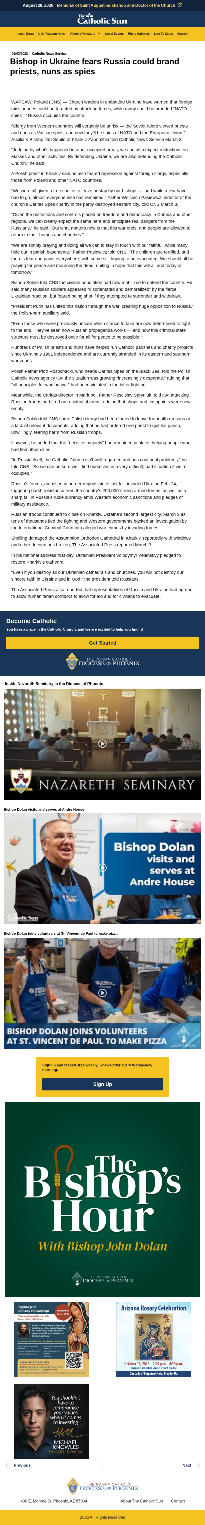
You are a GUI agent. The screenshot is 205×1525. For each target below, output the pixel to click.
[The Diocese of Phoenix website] (102, 1485)
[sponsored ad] (51, 1339)
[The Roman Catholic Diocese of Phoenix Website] (102, 661)
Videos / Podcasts (82, 34)
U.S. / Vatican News (52, 34)
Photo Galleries (139, 34)
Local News (26, 34)
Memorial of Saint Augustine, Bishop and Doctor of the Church (116, 5)
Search (182, 34)
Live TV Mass (163, 34)
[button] (102, 744)
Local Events (114, 34)
